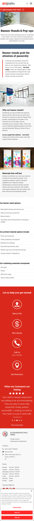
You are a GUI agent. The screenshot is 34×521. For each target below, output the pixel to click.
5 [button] (21, 420)
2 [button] (14, 420)
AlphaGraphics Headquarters (18, 441)
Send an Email (9, 452)
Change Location (15, 439)
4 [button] (19, 420)
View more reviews (17, 425)
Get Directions (17, 374)
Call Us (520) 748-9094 (11, 449)
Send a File (17, 313)
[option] (17, 405)
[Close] (32, 491)
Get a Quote (17, 333)
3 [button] (17, 420)
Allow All (17, 517)
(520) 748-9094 (17, 355)
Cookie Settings (17, 507)
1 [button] (12, 420)
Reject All (17, 512)
